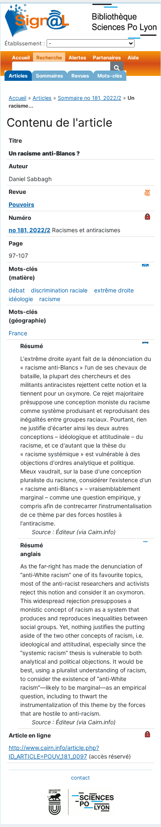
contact (80, 778)
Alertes (77, 57)
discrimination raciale (59, 290)
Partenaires (107, 57)
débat (17, 290)
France (18, 333)
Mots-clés (109, 76)
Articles (18, 76)
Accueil (21, 57)
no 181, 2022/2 (29, 229)
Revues (80, 76)
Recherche (49, 57)
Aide (133, 57)
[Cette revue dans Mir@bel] (147, 191)
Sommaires (49, 76)
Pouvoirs (21, 204)
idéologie (21, 298)
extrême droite (114, 290)
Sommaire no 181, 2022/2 (89, 98)
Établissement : (25, 43)
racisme (49, 298)
